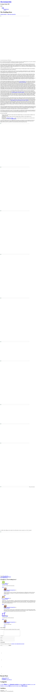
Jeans (26, 684)
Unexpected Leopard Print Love (7, 679)
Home (3, 7)
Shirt (9, 685)
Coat (2, 684)
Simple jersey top (4, 577)
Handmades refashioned (5, 576)
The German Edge (5, 2)
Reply (3, 587)
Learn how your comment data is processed (17, 643)
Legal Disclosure (6, 9)
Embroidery (8, 684)
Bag (0, 684)
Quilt (34, 684)
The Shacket (4, 678)
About (3, 8)
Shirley (6, 583)
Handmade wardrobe (14, 684)
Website (1, 640)
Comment (2, 635)
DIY (3, 684)
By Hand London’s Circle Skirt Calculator (18, 92)
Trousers (25, 685)
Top (22, 685)
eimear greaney (7, 598)
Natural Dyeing (32, 684)
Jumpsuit (28, 684)
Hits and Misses (20, 684)
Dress (5, 684)
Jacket (24, 684)
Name (1, 637)
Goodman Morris (13, 118)
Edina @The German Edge (11, 14)
